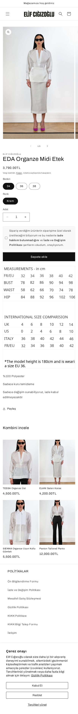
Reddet (37, 695)
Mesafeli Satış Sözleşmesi (24, 598)
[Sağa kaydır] (47, 146)
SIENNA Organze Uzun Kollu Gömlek (19, 550)
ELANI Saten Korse (50, 488)
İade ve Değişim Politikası (24, 590)
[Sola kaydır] (31, 146)
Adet (5, 209)
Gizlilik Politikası (42, 675)
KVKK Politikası (17, 615)
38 (34, 186)
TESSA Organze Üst (14, 488)
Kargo (19, 173)
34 (8, 186)
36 (21, 186)
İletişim (12, 632)
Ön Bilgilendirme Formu (23, 581)
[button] (7, 14)
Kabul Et (37, 685)
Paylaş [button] (11, 408)
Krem (10, 201)
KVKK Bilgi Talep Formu (23, 624)
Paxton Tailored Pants (52, 548)
